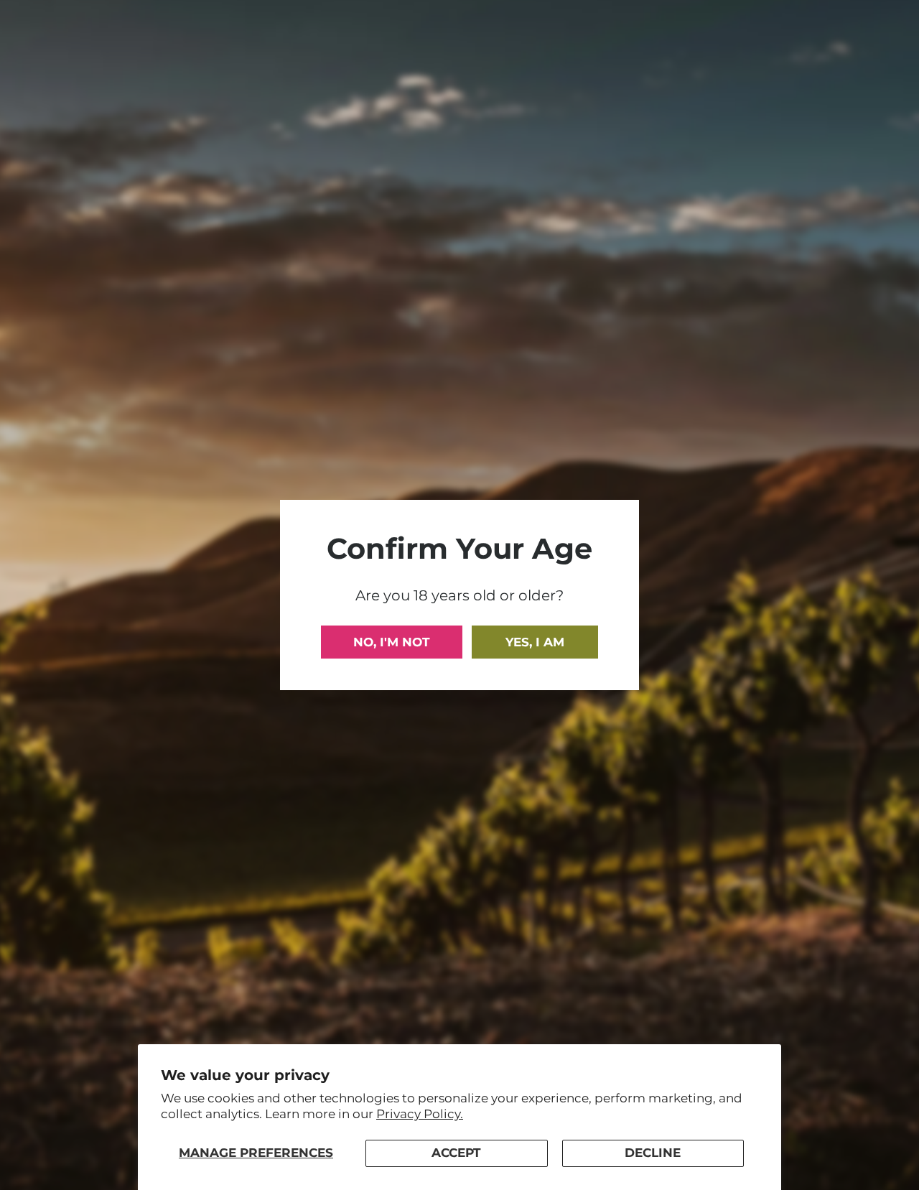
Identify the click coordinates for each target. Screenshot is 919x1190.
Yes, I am (534, 642)
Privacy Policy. (419, 1114)
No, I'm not (391, 642)
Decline (653, 1152)
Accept (456, 1152)
